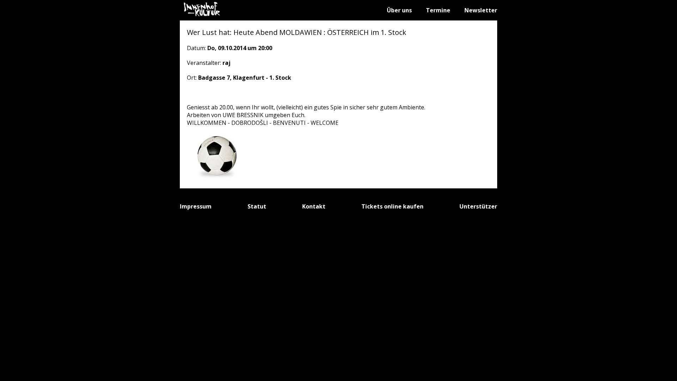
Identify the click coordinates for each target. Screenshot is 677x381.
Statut (257, 206)
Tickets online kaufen (392, 206)
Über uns (399, 10)
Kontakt (313, 206)
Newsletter (480, 10)
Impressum (196, 206)
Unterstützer (478, 206)
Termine (438, 10)
